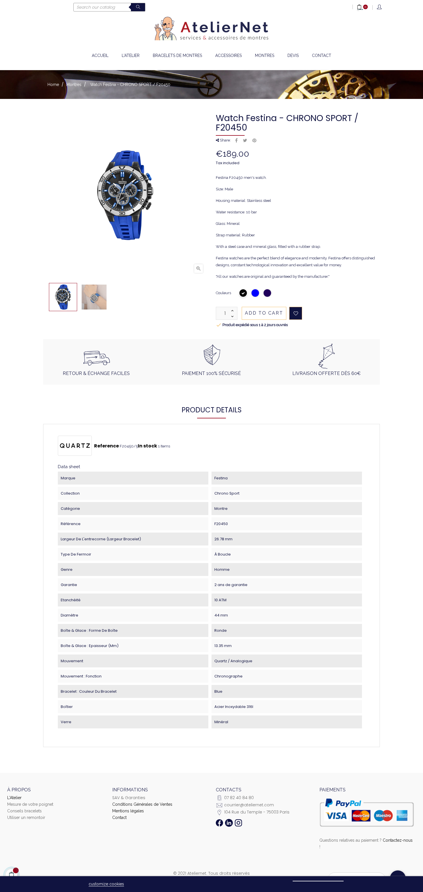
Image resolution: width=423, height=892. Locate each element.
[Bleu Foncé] (267, 294)
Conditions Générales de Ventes (142, 804)
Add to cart (264, 313)
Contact (119, 817)
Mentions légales (128, 811)
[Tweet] (245, 140)
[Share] (236, 140)
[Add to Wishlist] (295, 313)
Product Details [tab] (212, 410)
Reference (106, 446)
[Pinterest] (254, 140)
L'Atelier (14, 797)
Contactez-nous (398, 840)
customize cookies (106, 884)
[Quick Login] (379, 7)
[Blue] (255, 294)
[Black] (243, 294)
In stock (147, 446)
